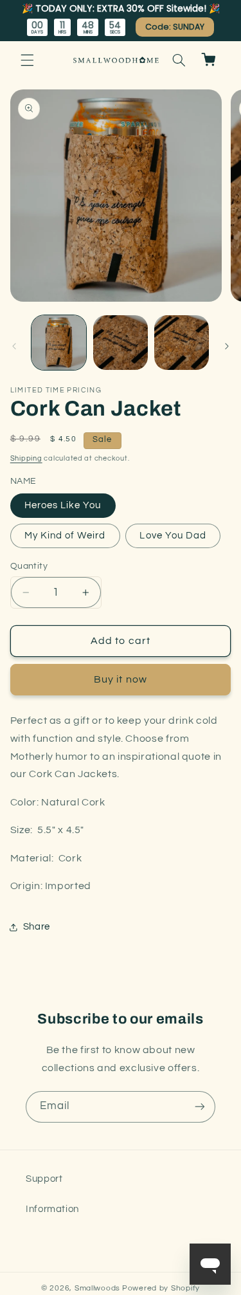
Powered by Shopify (161, 1288)
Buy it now (120, 679)
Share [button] (36, 927)
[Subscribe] (200, 1107)
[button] (27, 60)
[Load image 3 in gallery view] (181, 342)
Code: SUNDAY (174, 26)
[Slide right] (227, 346)
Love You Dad (172, 535)
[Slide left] (14, 346)
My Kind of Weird (65, 535)
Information (52, 1209)
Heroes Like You (63, 505)
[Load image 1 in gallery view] (58, 342)
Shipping (26, 458)
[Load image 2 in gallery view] (120, 342)
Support (44, 1179)
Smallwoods (97, 1288)
